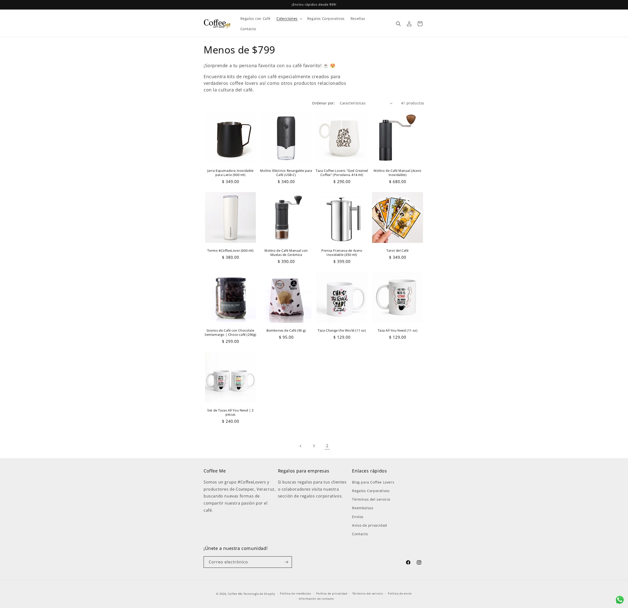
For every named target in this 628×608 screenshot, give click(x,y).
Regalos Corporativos (371, 490)
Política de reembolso (295, 593)
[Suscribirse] (286, 562)
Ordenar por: (323, 103)
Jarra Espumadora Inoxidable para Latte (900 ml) (230, 173)
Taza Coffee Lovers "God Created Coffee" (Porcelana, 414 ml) (342, 173)
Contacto (360, 534)
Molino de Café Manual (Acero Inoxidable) (397, 173)
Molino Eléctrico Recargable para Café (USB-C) (286, 173)
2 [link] (327, 445)
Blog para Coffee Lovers (373, 482)
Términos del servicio (371, 499)
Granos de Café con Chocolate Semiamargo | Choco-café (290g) (230, 332)
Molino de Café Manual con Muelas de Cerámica (286, 252)
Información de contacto (316, 598)
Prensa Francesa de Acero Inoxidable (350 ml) (341, 252)
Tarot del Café (397, 250)
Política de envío (400, 593)
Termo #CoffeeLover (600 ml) (230, 250)
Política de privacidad (331, 593)
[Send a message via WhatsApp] (620, 600)
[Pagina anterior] (300, 446)
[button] (289, 18)
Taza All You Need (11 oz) (398, 330)
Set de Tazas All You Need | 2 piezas (230, 412)
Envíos (358, 516)
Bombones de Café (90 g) (286, 330)
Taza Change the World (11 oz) (342, 330)
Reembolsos (362, 508)
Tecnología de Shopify (259, 594)
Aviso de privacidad (369, 525)
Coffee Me (235, 594)
